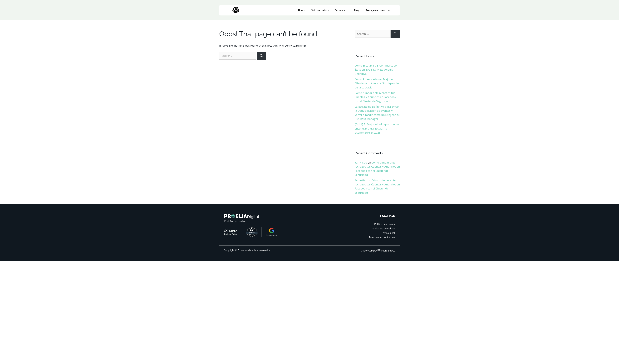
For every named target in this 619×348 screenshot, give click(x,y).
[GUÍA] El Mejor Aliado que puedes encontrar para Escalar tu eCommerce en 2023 (377, 128)
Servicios (340, 10)
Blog (356, 10)
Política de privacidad (383, 228)
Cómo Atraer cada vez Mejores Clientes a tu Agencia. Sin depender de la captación (377, 83)
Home (301, 10)
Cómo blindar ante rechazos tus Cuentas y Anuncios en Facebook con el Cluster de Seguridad (375, 97)
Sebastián (361, 180)
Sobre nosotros (320, 10)
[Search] (261, 56)
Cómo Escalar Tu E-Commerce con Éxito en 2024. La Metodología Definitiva (376, 70)
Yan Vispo (361, 162)
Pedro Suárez (388, 250)
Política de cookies (384, 224)
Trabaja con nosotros (378, 10)
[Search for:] (238, 56)
